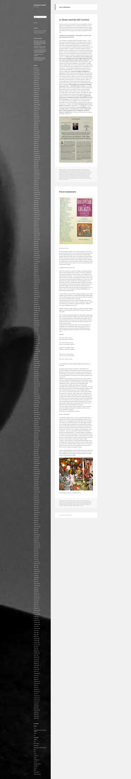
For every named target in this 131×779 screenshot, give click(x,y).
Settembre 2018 (37, 198)
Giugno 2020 (36, 163)
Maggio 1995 (36, 540)
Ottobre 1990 (36, 600)
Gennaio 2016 (36, 253)
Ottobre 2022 (36, 118)
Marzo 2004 (36, 439)
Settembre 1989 (37, 614)
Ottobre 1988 (36, 626)
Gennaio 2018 (36, 212)
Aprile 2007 (36, 392)
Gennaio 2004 (36, 443)
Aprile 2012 (36, 316)
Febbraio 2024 (36, 100)
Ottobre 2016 (36, 237)
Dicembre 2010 (37, 337)
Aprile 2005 (36, 422)
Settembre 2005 (37, 418)
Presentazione (36, 759)
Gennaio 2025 (36, 86)
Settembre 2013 (37, 296)
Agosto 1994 (36, 549)
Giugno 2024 (36, 94)
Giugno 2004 (36, 434)
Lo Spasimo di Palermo (86, 174)
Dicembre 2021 (37, 135)
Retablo (81, 176)
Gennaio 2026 (36, 72)
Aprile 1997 (36, 520)
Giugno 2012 (36, 314)
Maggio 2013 (36, 298)
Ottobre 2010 (36, 341)
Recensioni (36, 766)
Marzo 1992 (36, 581)
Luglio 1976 (36, 685)
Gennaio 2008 (36, 381)
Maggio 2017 (36, 224)
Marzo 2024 (36, 98)
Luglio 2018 (36, 202)
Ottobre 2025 (36, 76)
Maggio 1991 (36, 589)
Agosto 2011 (36, 326)
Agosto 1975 (36, 687)
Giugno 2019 (36, 184)
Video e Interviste (37, 774)
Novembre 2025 (37, 74)
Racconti (35, 761)
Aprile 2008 (36, 377)
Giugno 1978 (36, 675)
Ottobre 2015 (36, 259)
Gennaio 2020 (36, 171)
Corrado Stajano (66, 503)
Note (35, 751)
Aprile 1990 (36, 604)
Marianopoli (64, 175)
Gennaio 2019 (36, 190)
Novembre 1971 (37, 695)
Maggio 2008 (36, 375)
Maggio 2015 (36, 269)
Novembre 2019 (37, 174)
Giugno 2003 (36, 449)
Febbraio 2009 (36, 361)
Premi (35, 757)
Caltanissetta (77, 170)
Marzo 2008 (36, 379)
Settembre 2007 (37, 386)
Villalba (74, 505)
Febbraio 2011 (36, 335)
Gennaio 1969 (36, 701)
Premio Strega (72, 176)
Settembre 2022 (37, 121)
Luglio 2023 (36, 112)
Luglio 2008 (36, 371)
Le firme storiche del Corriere (74, 19)
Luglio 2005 (36, 420)
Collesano (61, 503)
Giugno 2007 (36, 390)
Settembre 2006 (37, 402)
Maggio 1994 (36, 555)
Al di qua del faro (85, 169)
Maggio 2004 (36, 436)
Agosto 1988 (36, 630)
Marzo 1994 (36, 559)
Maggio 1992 (36, 577)
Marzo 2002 (36, 467)
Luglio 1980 (36, 667)
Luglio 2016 (36, 241)
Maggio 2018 (36, 204)
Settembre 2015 (37, 261)
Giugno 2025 (36, 80)
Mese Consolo (36, 743)
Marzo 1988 (36, 636)
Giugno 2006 (36, 404)
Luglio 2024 (36, 92)
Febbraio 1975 (36, 689)
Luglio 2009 (36, 355)
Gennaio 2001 (36, 477)
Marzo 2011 (36, 333)
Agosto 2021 (36, 141)
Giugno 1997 (36, 518)
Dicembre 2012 (37, 306)
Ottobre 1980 (36, 665)
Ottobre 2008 (36, 367)
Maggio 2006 (36, 406)
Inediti (35, 739)
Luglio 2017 (36, 220)
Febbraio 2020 (36, 169)
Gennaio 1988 (36, 640)
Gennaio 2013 (36, 304)
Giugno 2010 (36, 345)
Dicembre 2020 (37, 155)
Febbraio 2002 (36, 469)
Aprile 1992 (36, 579)
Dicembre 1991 (37, 583)
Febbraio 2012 (36, 320)
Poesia (35, 753)
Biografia (35, 22)
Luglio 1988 (36, 632)
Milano (89, 503)
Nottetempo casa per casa (64, 176)
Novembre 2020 (37, 157)
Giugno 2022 (36, 127)
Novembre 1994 (37, 545)
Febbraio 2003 (36, 457)
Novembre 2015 (37, 257)
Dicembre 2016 (37, 233)
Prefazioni (36, 755)
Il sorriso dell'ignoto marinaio (81, 173)
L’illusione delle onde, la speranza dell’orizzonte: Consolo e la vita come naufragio (40, 59)
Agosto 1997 (36, 514)
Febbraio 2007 (36, 394)
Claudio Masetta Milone (63, 172)
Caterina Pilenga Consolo (85, 170)
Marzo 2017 (36, 227)
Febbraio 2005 (36, 426)
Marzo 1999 (36, 498)
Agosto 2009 (36, 353)
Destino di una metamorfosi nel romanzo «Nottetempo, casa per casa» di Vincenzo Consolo (40, 51)
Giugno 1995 (36, 538)
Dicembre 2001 (37, 471)
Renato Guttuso (76, 504)
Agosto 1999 (36, 494)
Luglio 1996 (36, 528)
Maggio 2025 (36, 82)
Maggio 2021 (36, 147)
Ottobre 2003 (36, 447)
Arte (35, 728)
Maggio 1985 (36, 651)
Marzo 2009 (36, 359)
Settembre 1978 (37, 673)
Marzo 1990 (36, 606)
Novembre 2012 (37, 308)
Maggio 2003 (36, 451)
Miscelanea (36, 745)
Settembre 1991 (37, 585)
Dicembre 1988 (37, 622)
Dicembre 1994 (37, 542)
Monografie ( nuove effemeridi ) (40, 747)
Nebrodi (87, 175)
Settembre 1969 (37, 699)
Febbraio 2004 (36, 441)
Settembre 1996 (37, 526)
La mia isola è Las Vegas (80, 503)
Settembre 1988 (37, 628)
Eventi (35, 733)
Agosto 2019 (36, 180)
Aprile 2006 (36, 408)
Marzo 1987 (36, 646)
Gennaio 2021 (36, 153)
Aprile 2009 (36, 357)
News (35, 749)
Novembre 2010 (37, 339)
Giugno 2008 (36, 373)
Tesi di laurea (36, 772)
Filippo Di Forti (73, 503)
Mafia (87, 503)
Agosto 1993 (36, 565)
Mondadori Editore (75, 175)
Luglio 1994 (36, 551)
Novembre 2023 (37, 104)
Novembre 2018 (37, 194)
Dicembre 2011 (37, 324)
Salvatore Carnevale (63, 178)
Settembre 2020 (37, 159)
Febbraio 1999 (36, 500)
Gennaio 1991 (36, 595)
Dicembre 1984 (37, 653)
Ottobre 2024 (36, 90)
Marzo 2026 (36, 68)
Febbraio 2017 (36, 229)
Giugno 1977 (36, 679)
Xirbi (67, 179)
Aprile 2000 (36, 483)
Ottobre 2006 (36, 400)
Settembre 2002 (37, 463)
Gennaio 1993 (36, 569)
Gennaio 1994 (36, 561)
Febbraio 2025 (36, 84)
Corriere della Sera (72, 172)
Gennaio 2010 (36, 349)
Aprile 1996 (36, 530)
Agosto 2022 (36, 123)
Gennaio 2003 (36, 459)
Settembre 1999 (37, 492)
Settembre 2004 (37, 430)
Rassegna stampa (37, 764)
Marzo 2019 (36, 188)
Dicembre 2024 (37, 88)
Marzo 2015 (36, 273)
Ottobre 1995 (36, 536)
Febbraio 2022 (36, 131)
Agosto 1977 (36, 677)
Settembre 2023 (37, 108)
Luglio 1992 (36, 575)
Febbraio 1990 (36, 608)
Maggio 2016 (36, 245)
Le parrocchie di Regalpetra (68, 174)
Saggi (35, 770)
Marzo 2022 (36, 129)
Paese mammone (67, 191)
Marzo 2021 (36, 149)
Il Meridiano (36, 737)
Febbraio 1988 (36, 638)
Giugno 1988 (36, 634)
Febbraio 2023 (36, 116)
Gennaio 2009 (36, 363)
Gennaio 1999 (36, 502)
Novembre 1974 (37, 691)
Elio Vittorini (78, 172)
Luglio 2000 (36, 479)
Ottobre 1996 (36, 524)
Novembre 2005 (37, 414)
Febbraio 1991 (36, 593)
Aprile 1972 (36, 693)
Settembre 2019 (37, 178)
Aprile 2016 (36, 247)
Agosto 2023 (36, 110)
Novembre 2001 (37, 473)
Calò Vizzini (65, 501)
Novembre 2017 (37, 214)
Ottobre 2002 (36, 461)
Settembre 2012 (37, 310)
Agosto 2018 (36, 200)
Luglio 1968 (36, 703)
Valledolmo (89, 178)
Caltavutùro (69, 501)
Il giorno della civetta (71, 173)
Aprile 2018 (36, 206)
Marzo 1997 (36, 522)
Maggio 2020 (36, 165)
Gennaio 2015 (36, 277)
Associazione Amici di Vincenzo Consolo (67, 170)
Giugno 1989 (36, 616)
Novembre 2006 (37, 398)
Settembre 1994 (37, 547)
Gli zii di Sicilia (64, 173)
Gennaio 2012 (36, 322)
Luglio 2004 (36, 432)
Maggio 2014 (36, 288)
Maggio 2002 (36, 465)
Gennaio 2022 (36, 133)
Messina (69, 175)
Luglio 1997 (36, 516)
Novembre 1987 (37, 644)
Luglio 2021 (36, 143)
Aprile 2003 (36, 453)
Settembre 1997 (37, 512)
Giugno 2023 (36, 114)
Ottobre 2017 (36, 216)
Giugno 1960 (36, 718)
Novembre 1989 (37, 610)
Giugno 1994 (36, 553)
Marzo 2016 (36, 249)
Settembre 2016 (37, 239)
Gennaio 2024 (36, 102)
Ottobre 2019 (36, 176)
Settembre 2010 (37, 343)
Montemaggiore (82, 175)
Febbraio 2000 (36, 487)
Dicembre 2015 (37, 255)
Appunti (35, 726)
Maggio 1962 (36, 716)
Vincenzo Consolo (40, 5)
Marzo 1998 (36, 510)
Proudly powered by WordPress (65, 515)
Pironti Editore (70, 504)
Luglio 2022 (36, 125)
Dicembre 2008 (37, 365)
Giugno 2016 (36, 243)
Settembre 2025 (37, 78)
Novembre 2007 (37, 383)
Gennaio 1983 (36, 659)
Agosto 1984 (36, 655)
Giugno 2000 (36, 481)
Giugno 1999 (36, 496)
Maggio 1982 (36, 663)
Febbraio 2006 (36, 412)
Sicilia (77, 178)
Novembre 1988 (37, 624)
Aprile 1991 (36, 591)
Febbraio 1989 (36, 620)
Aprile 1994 (36, 557)
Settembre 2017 (37, 218)
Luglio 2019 (36, 182)
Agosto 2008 (36, 369)
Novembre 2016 (37, 235)
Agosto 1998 (36, 506)
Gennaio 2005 (36, 428)
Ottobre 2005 (36, 416)
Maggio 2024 (36, 96)
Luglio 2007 (36, 388)
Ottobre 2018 (36, 196)
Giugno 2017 (36, 222)
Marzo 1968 (36, 708)
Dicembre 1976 (37, 681)
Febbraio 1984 (36, 657)
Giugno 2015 (36, 267)
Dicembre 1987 (37, 642)
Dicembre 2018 (37, 192)
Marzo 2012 (36, 318)
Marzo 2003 (36, 455)
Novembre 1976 (37, 683)
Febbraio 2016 (36, 251)
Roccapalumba (86, 176)
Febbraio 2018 (36, 210)
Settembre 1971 (37, 697)
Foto (34, 735)
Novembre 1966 (37, 710)
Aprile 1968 (36, 706)
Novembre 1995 (37, 534)
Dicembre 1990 (37, 598)
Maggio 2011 (36, 330)
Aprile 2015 (36, 271)
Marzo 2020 (36, 167)
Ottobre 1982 (36, 661)
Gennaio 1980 (36, 669)
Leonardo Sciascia (77, 174)
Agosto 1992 (36, 573)
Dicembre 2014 (37, 280)
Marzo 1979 (36, 671)
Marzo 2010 (36, 347)
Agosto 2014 (36, 286)
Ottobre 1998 (36, 504)
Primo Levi (78, 176)
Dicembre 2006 (37, 396)
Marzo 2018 (36, 208)
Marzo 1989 (36, 618)
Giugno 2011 (36, 328)
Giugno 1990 (36, 602)
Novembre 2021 (37, 137)
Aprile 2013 (36, 300)
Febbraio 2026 (36, 70)
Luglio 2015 (36, 265)
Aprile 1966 (36, 712)
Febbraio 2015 (36, 275)
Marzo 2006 (36, 410)
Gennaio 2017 (36, 231)
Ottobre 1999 (36, 489)
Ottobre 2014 (36, 284)
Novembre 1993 (37, 563)
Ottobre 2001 (36, 475)
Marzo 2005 (36, 424)
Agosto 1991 (36, 587)
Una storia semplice (83, 178)
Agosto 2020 (36, 161)
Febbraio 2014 (36, 292)
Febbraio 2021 (36, 151)
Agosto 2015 (36, 263)
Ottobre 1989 (36, 612)
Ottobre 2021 (36, 139)
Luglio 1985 (36, 648)
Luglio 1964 (36, 714)
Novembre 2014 (37, 282)
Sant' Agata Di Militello (71, 178)
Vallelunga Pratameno (68, 505)
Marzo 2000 (36, 485)
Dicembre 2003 (37, 445)
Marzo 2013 (36, 302)
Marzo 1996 (36, 532)
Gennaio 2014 (36, 294)
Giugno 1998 (36, 508)
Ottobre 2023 (36, 106)
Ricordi (35, 768)
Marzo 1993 (36, 567)
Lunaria (60, 175)
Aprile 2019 (36, 186)
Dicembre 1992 (37, 571)
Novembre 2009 (37, 351)
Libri (35, 741)
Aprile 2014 (36, 290)
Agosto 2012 (36, 312)
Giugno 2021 (36, 145)
